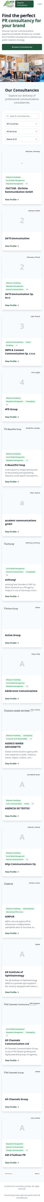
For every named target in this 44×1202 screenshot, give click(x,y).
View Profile (10, 199)
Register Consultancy (22, 3)
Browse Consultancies (22, 47)
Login (40, 4)
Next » (37, 1173)
